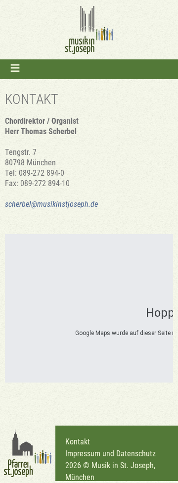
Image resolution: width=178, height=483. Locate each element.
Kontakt (77, 441)
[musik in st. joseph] (89, 29)
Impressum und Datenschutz (110, 453)
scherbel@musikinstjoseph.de (51, 203)
